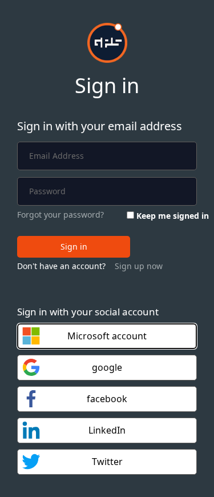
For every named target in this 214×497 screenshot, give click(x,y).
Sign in (73, 246)
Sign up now (139, 265)
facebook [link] (107, 398)
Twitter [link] (107, 461)
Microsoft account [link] (107, 336)
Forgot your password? (60, 214)
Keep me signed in (172, 215)
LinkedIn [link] (107, 430)
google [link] (107, 367)
